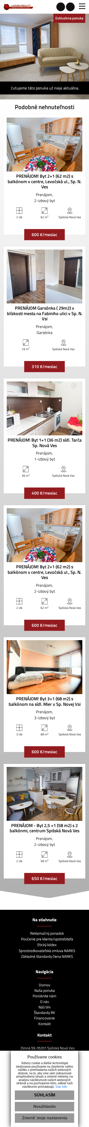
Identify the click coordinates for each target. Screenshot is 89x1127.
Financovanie (44, 1018)
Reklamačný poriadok (46, 933)
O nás (44, 1001)
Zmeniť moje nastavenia (44, 1118)
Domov (44, 985)
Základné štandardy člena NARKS (46, 956)
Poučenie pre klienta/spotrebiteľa (46, 939)
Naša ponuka (44, 990)
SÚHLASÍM (44, 1095)
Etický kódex (47, 945)
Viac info (61, 1086)
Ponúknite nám (44, 996)
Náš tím (45, 1007)
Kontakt (44, 1024)
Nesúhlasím (44, 1106)
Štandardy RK (44, 1012)
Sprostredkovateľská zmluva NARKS (46, 951)
